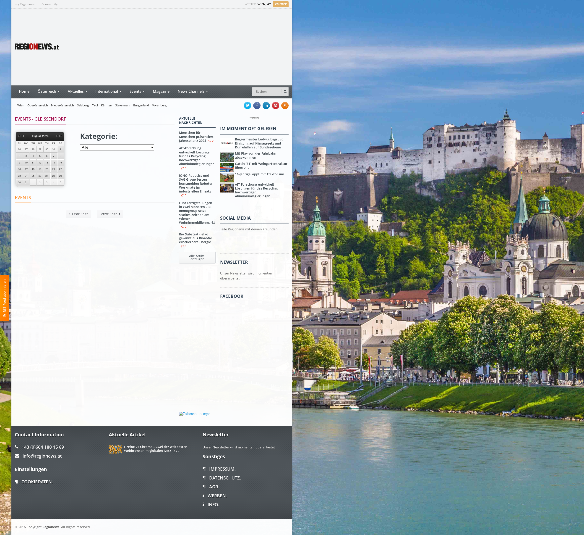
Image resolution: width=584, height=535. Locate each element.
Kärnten (106, 105)
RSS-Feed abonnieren (4, 296)
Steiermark (122, 105)
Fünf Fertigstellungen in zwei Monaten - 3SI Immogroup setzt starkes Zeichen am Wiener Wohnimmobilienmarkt (197, 213)
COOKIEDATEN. (37, 482)
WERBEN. (217, 496)
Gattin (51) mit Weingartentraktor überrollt (261, 165)
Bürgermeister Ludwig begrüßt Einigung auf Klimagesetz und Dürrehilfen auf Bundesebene (259, 143)
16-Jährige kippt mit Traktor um (259, 174)
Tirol (95, 105)
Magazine (161, 91)
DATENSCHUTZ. (225, 478)
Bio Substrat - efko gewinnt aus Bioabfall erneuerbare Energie (196, 238)
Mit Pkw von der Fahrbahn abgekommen (255, 155)
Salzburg (83, 105)
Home (24, 91)
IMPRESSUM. (222, 469)
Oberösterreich (37, 105)
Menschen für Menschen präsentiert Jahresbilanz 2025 (196, 136)
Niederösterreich (62, 105)
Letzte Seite (108, 214)
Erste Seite (80, 214)
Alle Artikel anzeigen (197, 257)
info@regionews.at (42, 456)
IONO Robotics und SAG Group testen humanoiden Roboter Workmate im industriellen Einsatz (196, 183)
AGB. (214, 487)
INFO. (213, 504)
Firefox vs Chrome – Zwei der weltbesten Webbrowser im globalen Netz (155, 449)
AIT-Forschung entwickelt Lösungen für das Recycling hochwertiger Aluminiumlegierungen (196, 156)
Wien (20, 105)
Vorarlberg (159, 105)
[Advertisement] (203, 46)
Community (50, 4)
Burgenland (141, 105)
